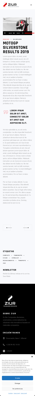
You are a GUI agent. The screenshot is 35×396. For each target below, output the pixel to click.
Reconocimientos (8, 260)
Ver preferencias (17, 389)
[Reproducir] (5, 33)
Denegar (17, 383)
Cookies (10, 393)
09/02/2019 (6, 39)
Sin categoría (17, 39)
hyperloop (15, 258)
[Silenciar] (23, 33)
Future (5, 258)
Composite (6, 255)
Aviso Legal (17, 393)
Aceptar (17, 378)
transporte (22, 260)
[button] (32, 357)
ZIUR (4, 263)
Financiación (18, 255)
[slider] (27, 33)
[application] (17, 33)
